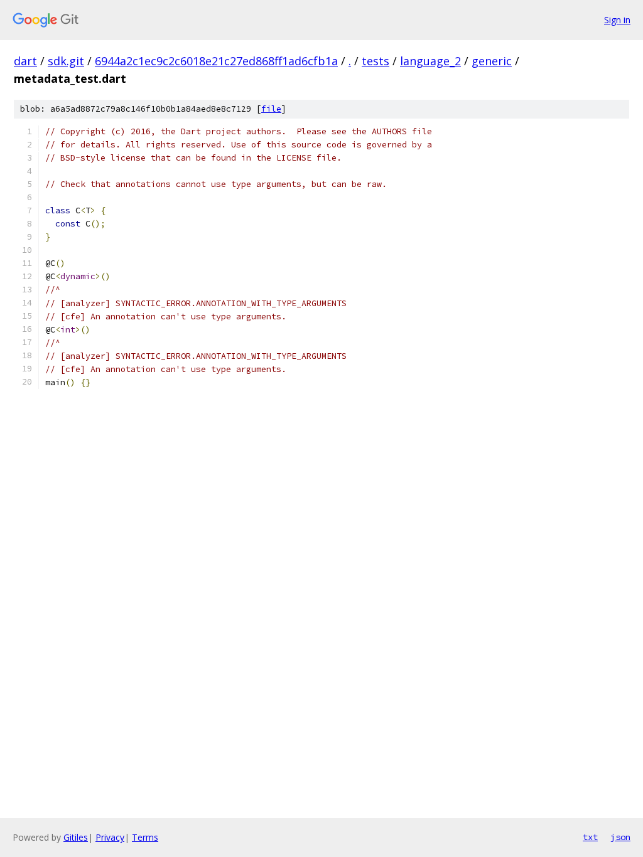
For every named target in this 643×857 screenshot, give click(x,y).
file (271, 109)
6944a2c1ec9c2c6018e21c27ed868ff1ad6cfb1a (216, 60)
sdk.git (66, 60)
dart (25, 60)
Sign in (617, 20)
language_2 (430, 60)
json (620, 837)
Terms (145, 837)
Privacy (109, 837)
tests (375, 60)
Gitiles (75, 837)
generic (492, 60)
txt (590, 837)
